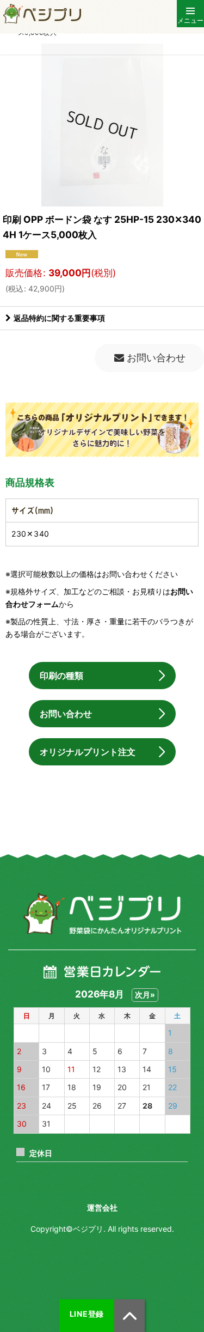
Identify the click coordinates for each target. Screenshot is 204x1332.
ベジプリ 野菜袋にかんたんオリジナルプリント (102, 913)
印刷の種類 (61, 675)
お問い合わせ (66, 713)
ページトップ (129, 1315)
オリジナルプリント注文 (87, 751)
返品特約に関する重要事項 (59, 318)
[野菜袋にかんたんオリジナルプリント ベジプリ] (41, 13)
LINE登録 (87, 1313)
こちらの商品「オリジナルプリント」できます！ (102, 431)
